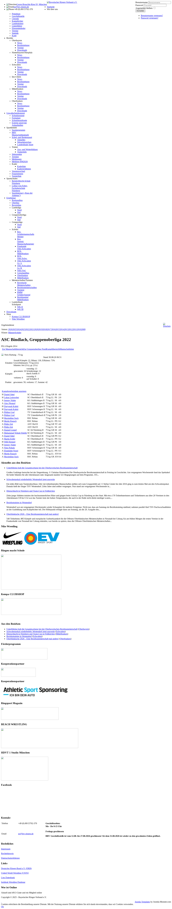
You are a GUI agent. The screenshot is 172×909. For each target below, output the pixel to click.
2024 (19, 329)
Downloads (22, 50)
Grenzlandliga (23, 273)
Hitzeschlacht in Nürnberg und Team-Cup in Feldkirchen (30, 491)
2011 (75, 329)
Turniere (20, 290)
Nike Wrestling (18, 319)
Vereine (15, 31)
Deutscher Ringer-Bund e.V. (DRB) (16, 868)
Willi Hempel (9, 442)
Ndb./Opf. (21, 270)
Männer (11, 332)
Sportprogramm (18, 130)
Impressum (5, 849)
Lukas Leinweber (11, 397)
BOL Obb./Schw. (22, 257)
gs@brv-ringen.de (21, 7)
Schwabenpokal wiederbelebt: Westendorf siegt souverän (30, 479)
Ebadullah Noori (11, 451)
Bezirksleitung (23, 45)
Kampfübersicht (53, 349)
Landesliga (16, 207)
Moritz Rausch (10, 421)
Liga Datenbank (8, 877)
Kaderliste (21, 166)
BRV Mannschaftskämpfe (20, 133)
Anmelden (140, 11)
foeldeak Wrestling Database (13, 882)
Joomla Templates (142, 902)
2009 (83, 329)
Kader (14, 164)
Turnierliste (16, 176)
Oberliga (15, 203)
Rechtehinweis (7, 853)
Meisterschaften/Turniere (22, 280)
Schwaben (16, 65)
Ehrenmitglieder (18, 28)
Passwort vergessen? (149, 18)
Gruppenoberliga (19, 215)
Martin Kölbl (9, 439)
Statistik (15, 33)
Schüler (15, 229)
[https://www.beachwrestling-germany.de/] (39, 747)
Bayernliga (16, 205)
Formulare (16, 118)
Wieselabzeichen (24, 142)
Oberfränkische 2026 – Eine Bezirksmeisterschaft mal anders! (32, 514)
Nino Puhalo (9, 448)
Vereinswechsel (18, 171)
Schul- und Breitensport (22, 137)
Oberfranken (17, 101)
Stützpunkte (17, 154)
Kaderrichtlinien (24, 169)
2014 (62, 329)
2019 (40, 329)
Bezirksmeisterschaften (27, 287)
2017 (49, 329)
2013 (66, 329)
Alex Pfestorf (9, 403)
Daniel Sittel (9, 394)
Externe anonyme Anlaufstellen (19, 124)
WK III (20, 309)
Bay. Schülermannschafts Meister (25, 234)
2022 (27, 329)
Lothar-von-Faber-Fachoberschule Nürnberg (20, 188)
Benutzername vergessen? (152, 15)
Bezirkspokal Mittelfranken (23, 298)
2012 (70, 329)
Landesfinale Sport (25, 144)
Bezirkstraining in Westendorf (19, 502)
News (19, 43)
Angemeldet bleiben (144, 8)
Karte (14, 35)
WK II (20, 307)
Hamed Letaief (10, 430)
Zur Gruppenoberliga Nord (34, 349)
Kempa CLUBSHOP (21, 316)
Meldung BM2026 (20, 161)
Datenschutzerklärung (10, 858)
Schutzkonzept (18, 115)
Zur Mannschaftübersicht (12, 349)
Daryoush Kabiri (11, 406)
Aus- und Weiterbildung (27, 149)
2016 (53, 329)
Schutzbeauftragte (19, 120)
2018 (45, 329)
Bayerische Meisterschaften (24, 284)
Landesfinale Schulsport (17, 303)
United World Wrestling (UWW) (15, 873)
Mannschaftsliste (67, 349)
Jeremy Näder (10, 400)
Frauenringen (17, 174)
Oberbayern (17, 40)
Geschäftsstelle (18, 16)
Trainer (15, 147)
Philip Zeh (8, 424)
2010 (79, 329)
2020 (36, 329)
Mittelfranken (17, 89)
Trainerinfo (22, 152)
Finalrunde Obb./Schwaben (24, 247)
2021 (32, 329)
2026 (10, 329)
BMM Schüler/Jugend (23, 293)
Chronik (15, 18)
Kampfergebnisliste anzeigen (14, 391)
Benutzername (141, 2)
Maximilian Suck (11, 418)
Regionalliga (17, 200)
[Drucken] (167, 326)
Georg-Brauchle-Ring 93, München (32, 4)
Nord (19, 210)
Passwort (139, 5)
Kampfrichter (17, 21)
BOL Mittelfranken (23, 252)
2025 (14, 329)
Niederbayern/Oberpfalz (22, 52)
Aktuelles (21, 140)
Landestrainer (17, 23)
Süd (19, 212)
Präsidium (16, 14)
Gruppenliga (17, 222)
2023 (23, 329)
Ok (2, 907)
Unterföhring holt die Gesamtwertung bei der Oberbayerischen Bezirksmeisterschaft (42, 468)
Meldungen (17, 159)
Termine (15, 157)
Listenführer (17, 26)
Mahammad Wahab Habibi (15, 433)
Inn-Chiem (16, 77)
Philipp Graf (9, 412)
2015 (57, 329)
